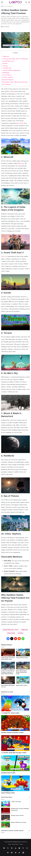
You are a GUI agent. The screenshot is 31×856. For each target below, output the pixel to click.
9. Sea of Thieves (7, 75)
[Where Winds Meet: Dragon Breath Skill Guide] (23, 665)
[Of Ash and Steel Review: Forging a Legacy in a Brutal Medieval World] (8, 665)
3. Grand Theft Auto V (8, 61)
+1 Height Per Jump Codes (10, 713)
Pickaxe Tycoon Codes (17, 815)
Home (3, 6)
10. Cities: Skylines (7, 77)
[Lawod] (15, 2)
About (9, 844)
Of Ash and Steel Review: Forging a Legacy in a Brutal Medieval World (8, 672)
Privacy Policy (15, 844)
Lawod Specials (9, 6)
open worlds (19, 123)
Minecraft (21, 163)
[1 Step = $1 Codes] (5, 804)
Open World (11, 633)
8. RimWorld (5, 73)
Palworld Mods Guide (22, 657)
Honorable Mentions (8, 79)
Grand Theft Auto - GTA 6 (11, 630)
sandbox (11, 91)
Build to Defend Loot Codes (18, 822)
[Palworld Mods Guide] (23, 652)
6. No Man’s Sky (6, 68)
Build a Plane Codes (21, 685)
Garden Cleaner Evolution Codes (12, 732)
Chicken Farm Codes (8, 773)
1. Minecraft (5, 56)
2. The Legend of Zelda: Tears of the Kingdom (15, 59)
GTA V (3, 256)
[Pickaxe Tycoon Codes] (5, 817)
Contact (21, 844)
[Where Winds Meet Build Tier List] (8, 680)
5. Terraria (5, 66)
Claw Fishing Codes (8, 793)
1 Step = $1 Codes (16, 801)
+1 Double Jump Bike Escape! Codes (13, 752)
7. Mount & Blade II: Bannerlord (11, 70)
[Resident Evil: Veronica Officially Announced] (5, 811)
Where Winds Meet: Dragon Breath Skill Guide (21, 672)
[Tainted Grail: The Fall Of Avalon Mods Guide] (8, 652)
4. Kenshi (4, 63)
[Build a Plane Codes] (23, 680)
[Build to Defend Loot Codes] (5, 824)
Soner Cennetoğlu (5, 26)
